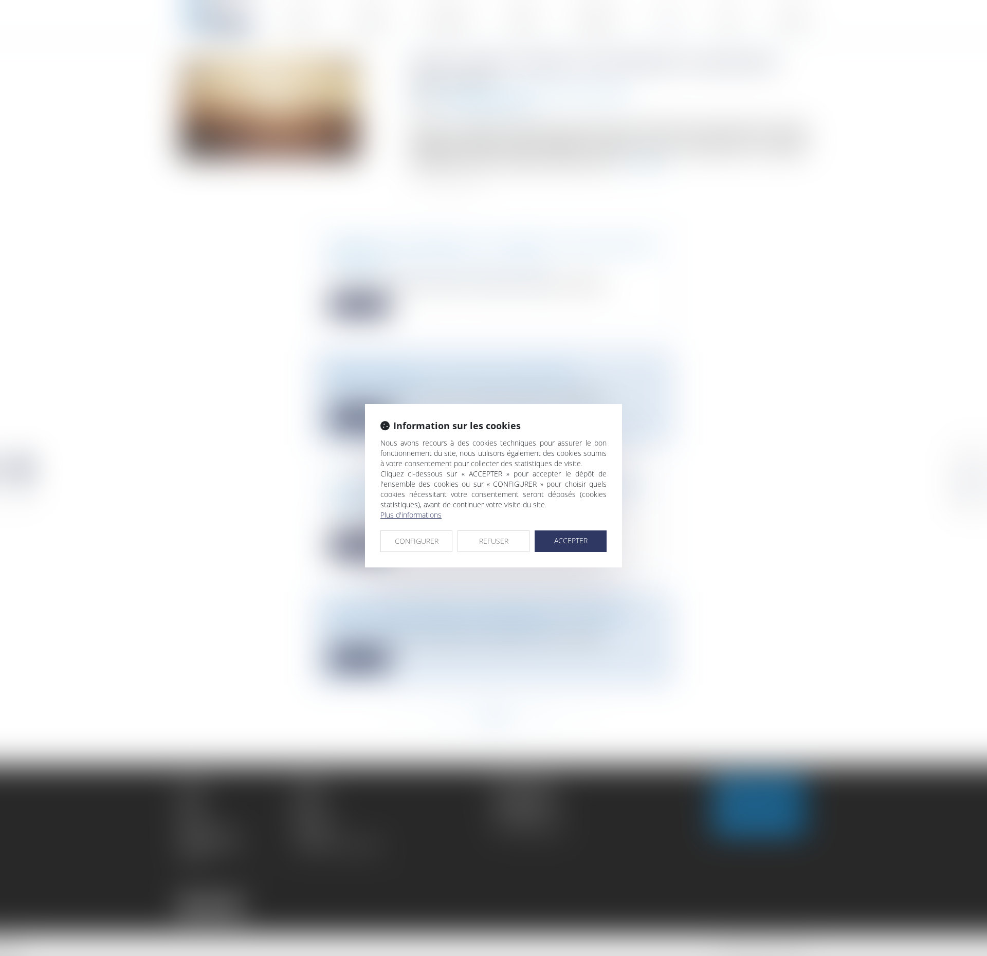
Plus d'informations (411, 515)
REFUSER (493, 541)
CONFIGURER (416, 541)
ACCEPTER (571, 540)
